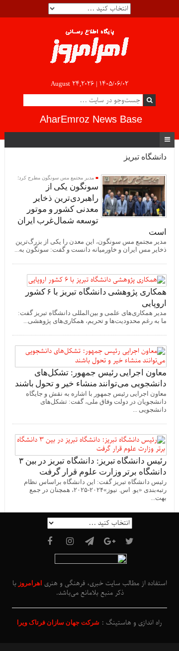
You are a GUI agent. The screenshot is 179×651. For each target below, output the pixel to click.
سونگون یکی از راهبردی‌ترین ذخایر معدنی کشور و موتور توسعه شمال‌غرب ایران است (92, 209)
